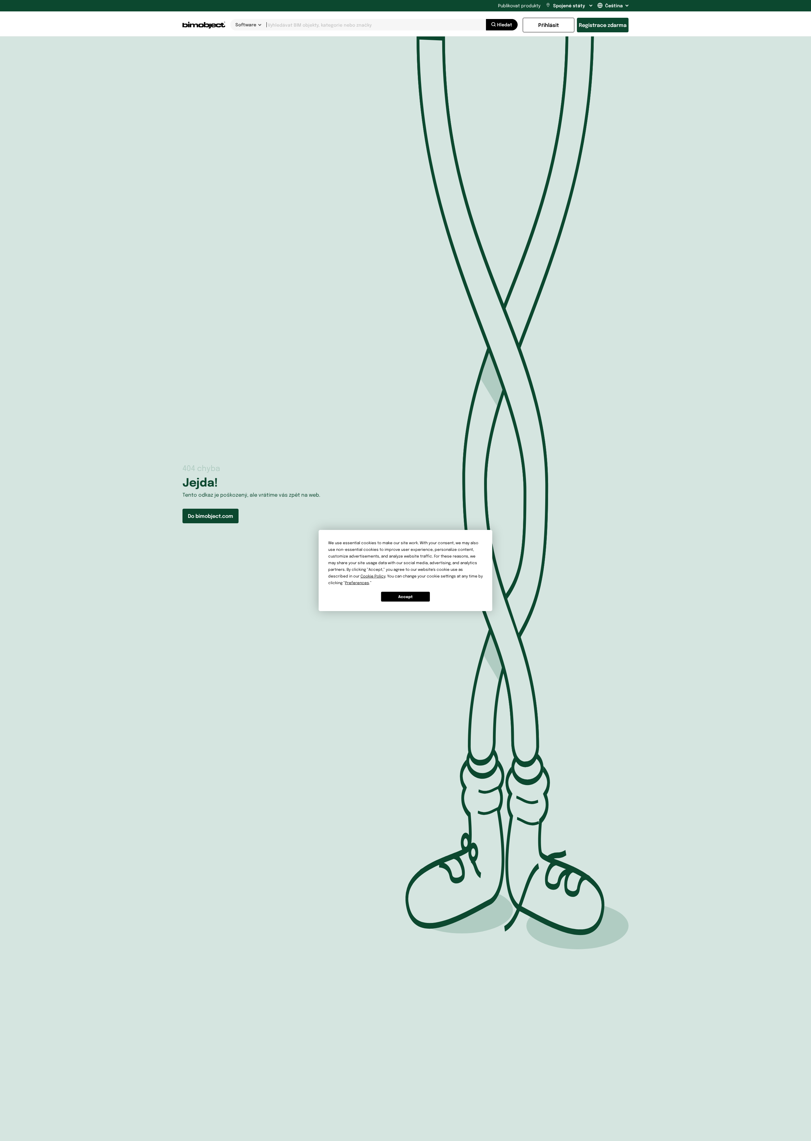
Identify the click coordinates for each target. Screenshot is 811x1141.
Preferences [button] (357, 583)
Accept (405, 597)
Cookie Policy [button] (373, 576)
